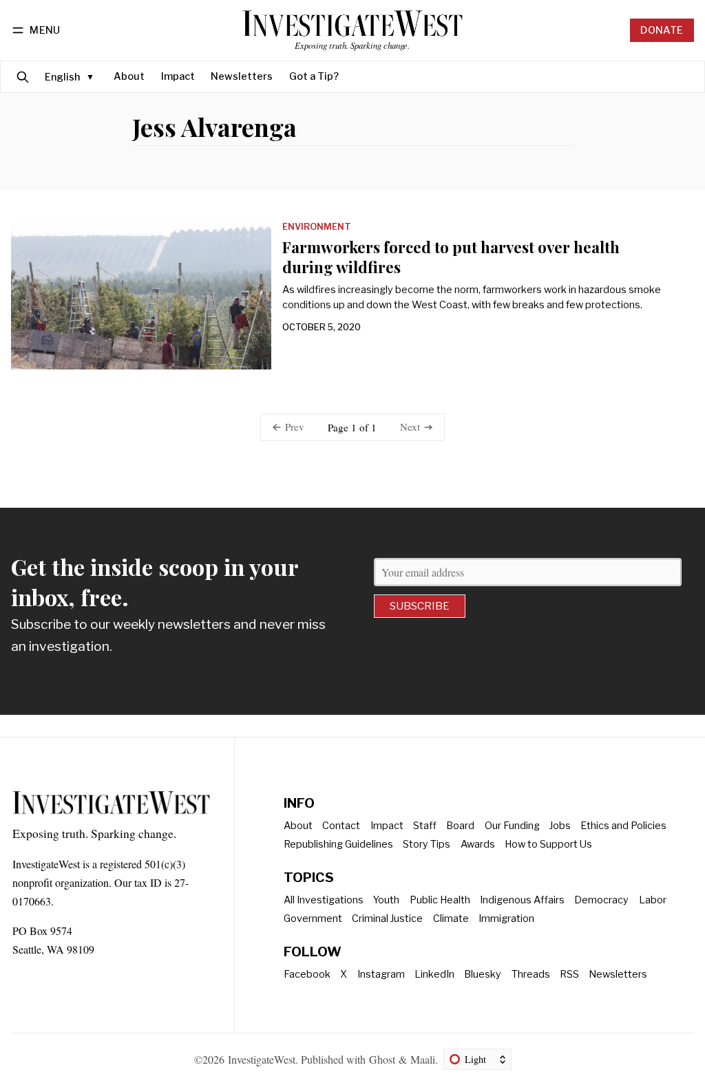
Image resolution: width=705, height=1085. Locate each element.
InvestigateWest (261, 1059)
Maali (422, 1059)
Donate (661, 30)
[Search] (22, 76)
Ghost (382, 1059)
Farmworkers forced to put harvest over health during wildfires (451, 257)
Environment (316, 227)
